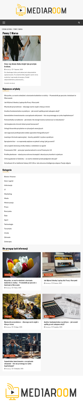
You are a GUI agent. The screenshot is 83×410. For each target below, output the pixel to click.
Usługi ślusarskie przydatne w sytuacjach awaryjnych (23, 128)
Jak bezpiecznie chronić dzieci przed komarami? (21, 124)
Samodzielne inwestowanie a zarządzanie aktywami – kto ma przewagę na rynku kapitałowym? (39, 115)
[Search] (79, 22)
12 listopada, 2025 (18, 368)
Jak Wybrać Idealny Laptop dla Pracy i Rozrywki (21, 102)
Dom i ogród (8, 181)
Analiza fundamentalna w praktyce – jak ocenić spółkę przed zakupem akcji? (31, 111)
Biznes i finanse (10, 177)
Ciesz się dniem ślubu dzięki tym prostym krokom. (20, 65)
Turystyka (8, 229)
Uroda (6, 233)
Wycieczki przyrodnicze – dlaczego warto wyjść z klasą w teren (27, 107)
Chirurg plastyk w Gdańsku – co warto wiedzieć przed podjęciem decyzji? (30, 159)
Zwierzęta (8, 242)
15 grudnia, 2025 (57, 327)
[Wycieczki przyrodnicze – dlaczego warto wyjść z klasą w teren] (22, 306)
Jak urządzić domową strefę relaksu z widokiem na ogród (25, 146)
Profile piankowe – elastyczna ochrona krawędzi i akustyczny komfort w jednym (33, 154)
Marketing (8, 194)
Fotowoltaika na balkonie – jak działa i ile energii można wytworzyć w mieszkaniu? (34, 120)
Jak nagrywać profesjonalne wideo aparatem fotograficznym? (26, 133)
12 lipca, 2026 (17, 288)
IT (5, 190)
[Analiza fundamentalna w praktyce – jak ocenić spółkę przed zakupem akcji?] (61, 306)
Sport (6, 220)
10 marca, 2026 (57, 283)
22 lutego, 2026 (18, 327)
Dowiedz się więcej (9, 83)
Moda (6, 198)
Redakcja (8, 70)
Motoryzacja (9, 203)
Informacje (8, 185)
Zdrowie (7, 237)
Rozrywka (8, 211)
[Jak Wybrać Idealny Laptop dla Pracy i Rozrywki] (61, 265)
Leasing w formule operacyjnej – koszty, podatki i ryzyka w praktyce (28, 137)
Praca (6, 207)
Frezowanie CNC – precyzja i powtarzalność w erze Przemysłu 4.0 (28, 150)
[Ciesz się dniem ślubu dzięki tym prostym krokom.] (22, 48)
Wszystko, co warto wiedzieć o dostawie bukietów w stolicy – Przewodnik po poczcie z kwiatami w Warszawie (40, 96)
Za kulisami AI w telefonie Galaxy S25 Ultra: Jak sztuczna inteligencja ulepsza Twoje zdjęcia (37, 163)
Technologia (8, 224)
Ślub (6, 58)
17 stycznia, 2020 (18, 69)
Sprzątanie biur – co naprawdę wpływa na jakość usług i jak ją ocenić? (29, 141)
